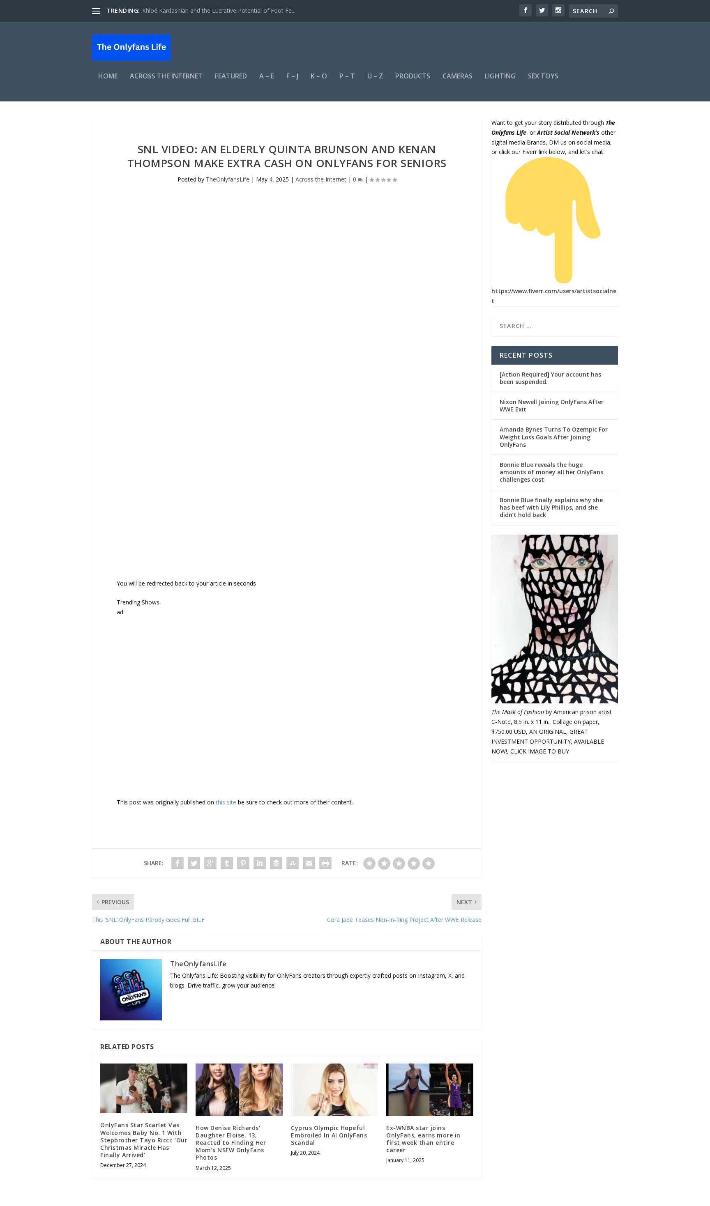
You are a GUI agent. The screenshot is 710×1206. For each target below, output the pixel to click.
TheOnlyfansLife (227, 179)
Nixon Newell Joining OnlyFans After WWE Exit (552, 405)
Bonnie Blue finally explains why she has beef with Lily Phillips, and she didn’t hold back (551, 507)
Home (108, 76)
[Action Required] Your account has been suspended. (550, 378)
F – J (292, 76)
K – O (319, 76)
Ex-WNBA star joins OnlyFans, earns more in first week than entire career (423, 1139)
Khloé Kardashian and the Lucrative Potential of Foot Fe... (218, 10)
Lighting (500, 76)
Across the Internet (166, 76)
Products (412, 76)
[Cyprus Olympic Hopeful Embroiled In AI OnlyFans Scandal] (334, 1090)
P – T (347, 76)
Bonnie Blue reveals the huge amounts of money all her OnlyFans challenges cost (551, 472)
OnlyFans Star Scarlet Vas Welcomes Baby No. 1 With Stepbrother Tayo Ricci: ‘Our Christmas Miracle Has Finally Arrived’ (143, 1140)
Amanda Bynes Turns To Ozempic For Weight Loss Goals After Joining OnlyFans (554, 436)
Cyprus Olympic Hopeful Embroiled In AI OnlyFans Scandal (329, 1135)
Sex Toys (543, 76)
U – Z (375, 76)
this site (226, 802)
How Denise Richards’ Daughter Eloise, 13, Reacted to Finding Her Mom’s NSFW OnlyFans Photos (231, 1143)
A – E (266, 76)
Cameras (458, 76)
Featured (231, 76)
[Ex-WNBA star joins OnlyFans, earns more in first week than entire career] (429, 1090)
